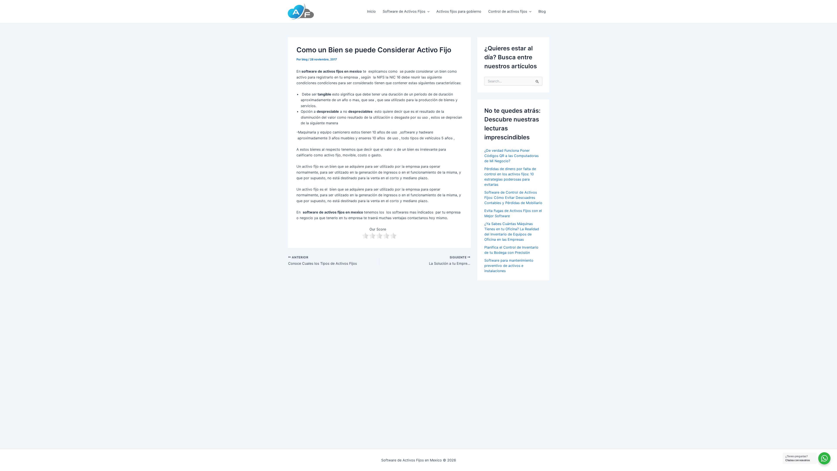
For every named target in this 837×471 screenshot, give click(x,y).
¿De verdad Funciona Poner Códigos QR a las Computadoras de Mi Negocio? (511, 155)
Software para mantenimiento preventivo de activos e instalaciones (508, 265)
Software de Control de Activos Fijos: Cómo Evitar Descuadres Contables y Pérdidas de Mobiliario (513, 197)
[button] (427, 11)
